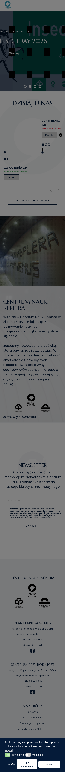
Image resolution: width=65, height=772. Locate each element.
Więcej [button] (9, 750)
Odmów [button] (11, 764)
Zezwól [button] (49, 764)
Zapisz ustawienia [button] (27, 764)
